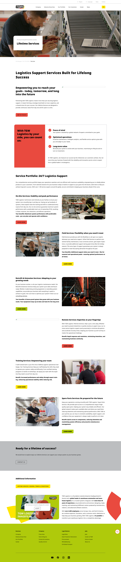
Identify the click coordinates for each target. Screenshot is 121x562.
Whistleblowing (66, 542)
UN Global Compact (67, 544)
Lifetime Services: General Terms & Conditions (33, 486)
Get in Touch (21, 115)
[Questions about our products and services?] (117, 531)
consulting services (21, 296)
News (97, 1)
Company (38, 7)
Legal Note (65, 534)
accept (37, 508)
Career (82, 7)
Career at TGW (89, 537)
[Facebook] (58, 557)
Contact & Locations (44, 539)
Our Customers (72, 7)
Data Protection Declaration (69, 537)
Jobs (86, 534)
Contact (103, 1)
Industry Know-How (49, 7)
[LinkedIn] (69, 557)
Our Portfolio (61, 7)
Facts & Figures (43, 537)
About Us (87, 542)
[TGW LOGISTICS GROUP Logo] (20, 7)
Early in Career (89, 539)
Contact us (21, 462)
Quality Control (43, 542)
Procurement (65, 539)
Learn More (21, 222)
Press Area (41, 534)
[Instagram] (63, 557)
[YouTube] (52, 557)
